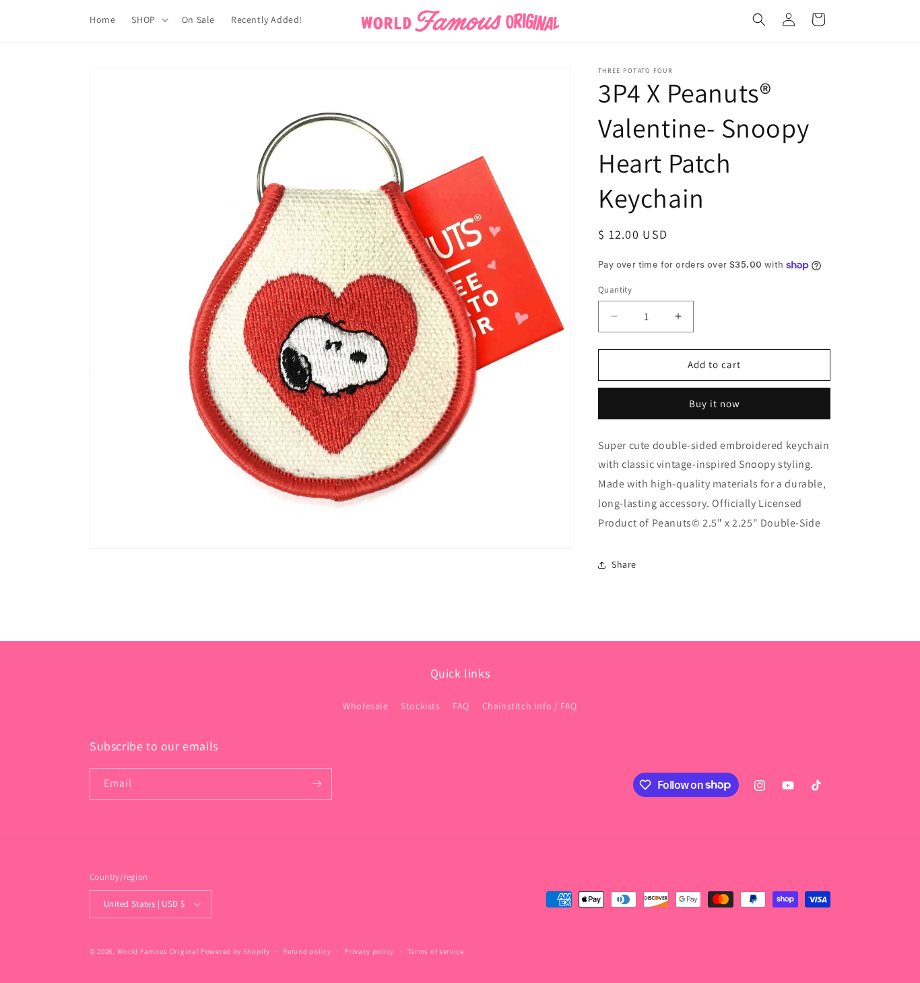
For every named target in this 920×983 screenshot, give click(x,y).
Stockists (420, 706)
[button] (148, 19)
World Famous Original (158, 951)
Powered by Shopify (235, 951)
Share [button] (624, 564)
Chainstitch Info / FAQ (529, 706)
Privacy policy (369, 951)
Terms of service (435, 951)
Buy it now (714, 403)
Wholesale (365, 706)
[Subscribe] (316, 784)
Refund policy (307, 951)
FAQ (461, 706)
